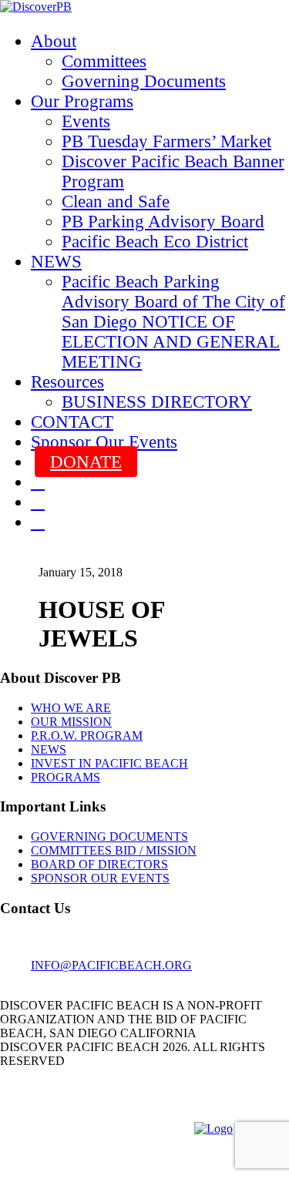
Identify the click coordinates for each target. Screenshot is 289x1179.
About (53, 41)
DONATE (86, 462)
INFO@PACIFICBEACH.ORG (111, 965)
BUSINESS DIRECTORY (157, 401)
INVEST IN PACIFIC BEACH (109, 763)
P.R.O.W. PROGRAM (87, 735)
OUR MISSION (71, 721)
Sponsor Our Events (104, 442)
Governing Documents (144, 81)
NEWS (56, 261)
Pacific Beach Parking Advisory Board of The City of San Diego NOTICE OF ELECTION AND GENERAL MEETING (173, 321)
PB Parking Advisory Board (163, 221)
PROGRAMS (65, 777)
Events (86, 121)
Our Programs (82, 101)
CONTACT (72, 422)
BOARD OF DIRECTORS (99, 864)
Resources (67, 381)
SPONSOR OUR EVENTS (100, 878)
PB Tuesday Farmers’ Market (166, 141)
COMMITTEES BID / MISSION (114, 850)
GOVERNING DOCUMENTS (109, 836)
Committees (104, 61)
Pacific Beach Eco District (155, 241)
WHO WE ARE (71, 707)
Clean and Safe (116, 201)
